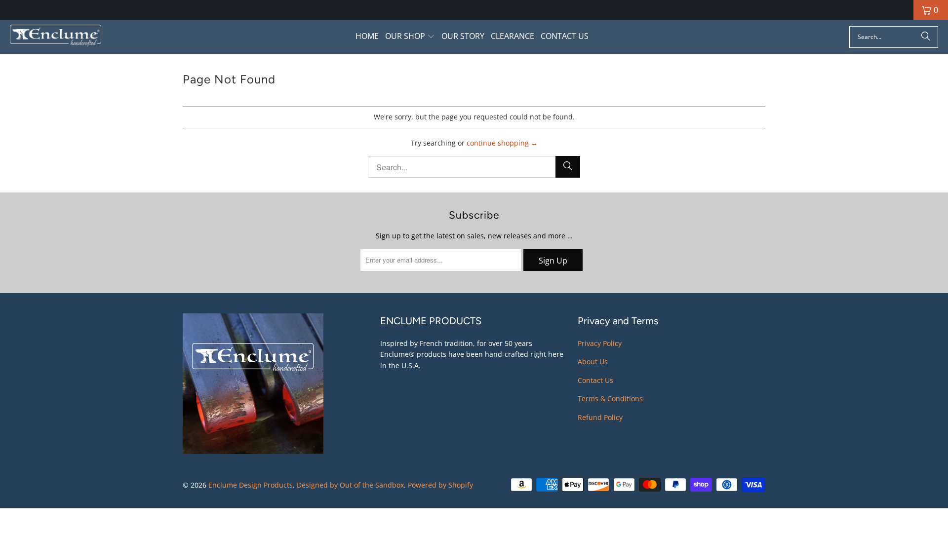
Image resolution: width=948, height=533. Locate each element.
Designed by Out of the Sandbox (350, 485)
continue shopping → (502, 143)
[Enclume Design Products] (55, 37)
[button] (410, 37)
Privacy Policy (600, 343)
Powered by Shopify (440, 485)
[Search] (925, 37)
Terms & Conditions (610, 398)
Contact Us (595, 380)
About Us (593, 361)
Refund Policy (600, 417)
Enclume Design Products (250, 485)
